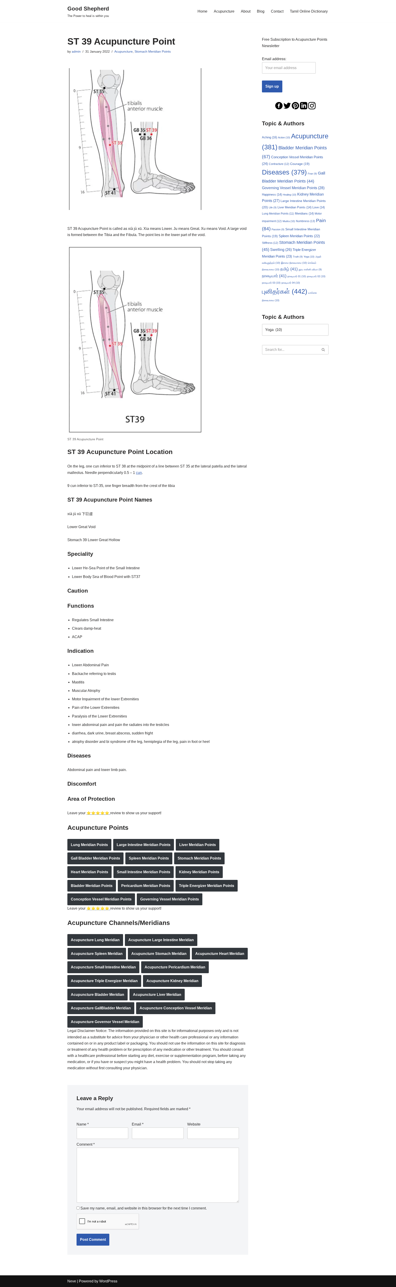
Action (284, 137)
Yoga (309, 256)
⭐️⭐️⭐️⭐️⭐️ (98, 813)
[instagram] (312, 105)
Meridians (304, 213)
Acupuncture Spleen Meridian (97, 954)
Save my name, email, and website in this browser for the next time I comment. (143, 1208)
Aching (269, 137)
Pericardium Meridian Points (145, 886)
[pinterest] (295, 105)
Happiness (272, 194)
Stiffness (270, 243)
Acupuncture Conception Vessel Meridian (176, 1008)
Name (83, 1124)
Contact (277, 11)
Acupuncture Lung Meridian (95, 940)
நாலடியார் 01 (296, 276)
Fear (312, 173)
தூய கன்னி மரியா (310, 269)
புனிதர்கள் (284, 291)
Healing (289, 194)
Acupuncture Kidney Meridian (172, 981)
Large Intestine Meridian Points (143, 845)
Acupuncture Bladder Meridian (97, 995)
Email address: (274, 59)
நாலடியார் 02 (316, 276)
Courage (300, 164)
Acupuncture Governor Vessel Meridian (105, 1022)
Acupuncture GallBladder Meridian (101, 1008)
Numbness (305, 221)
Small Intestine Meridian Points (143, 872)
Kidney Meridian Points (199, 872)
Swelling (281, 250)
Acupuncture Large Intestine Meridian (161, 940)
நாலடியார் (274, 276)
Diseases (284, 172)
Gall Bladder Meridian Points (95, 858)
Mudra (289, 221)
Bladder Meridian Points (92, 886)
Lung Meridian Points (89, 845)
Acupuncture (224, 11)
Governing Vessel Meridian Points (169, 899)
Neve (71, 1281)
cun (139, 473)
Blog (260, 11)
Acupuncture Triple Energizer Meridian (104, 981)
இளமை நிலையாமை (294, 262)
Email (137, 1124)
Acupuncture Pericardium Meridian (175, 967)
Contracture (279, 164)
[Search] (323, 350)
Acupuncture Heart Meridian (219, 954)
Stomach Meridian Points (153, 51)
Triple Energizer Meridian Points (206, 886)
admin (76, 51)
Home (202, 11)
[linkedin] (304, 105)
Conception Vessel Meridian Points (101, 899)
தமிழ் (289, 269)
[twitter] (287, 105)
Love (318, 207)
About (245, 11)
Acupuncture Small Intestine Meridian (103, 967)
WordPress (108, 1281)
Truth (298, 256)
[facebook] (279, 105)
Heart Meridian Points (89, 872)
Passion (278, 229)
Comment (86, 1144)
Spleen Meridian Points (149, 858)
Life (273, 207)
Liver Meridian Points (197, 845)
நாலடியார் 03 (271, 282)
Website (194, 1124)
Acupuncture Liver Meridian (157, 995)
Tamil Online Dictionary (309, 11)
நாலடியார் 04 (290, 282)
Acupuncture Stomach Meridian (159, 954)
